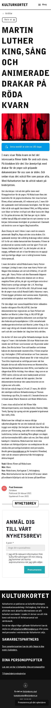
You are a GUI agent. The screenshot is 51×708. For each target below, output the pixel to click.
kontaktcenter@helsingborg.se (25, 696)
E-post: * (10, 543)
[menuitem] (9, 20)
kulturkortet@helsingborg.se (25, 629)
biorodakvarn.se (20, 451)
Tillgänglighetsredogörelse (14, 674)
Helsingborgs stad (30, 692)
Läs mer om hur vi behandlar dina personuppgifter (23, 667)
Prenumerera (34, 569)
